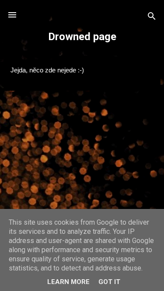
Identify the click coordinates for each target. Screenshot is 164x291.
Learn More (68, 282)
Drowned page (82, 37)
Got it (109, 282)
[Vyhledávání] (152, 17)
